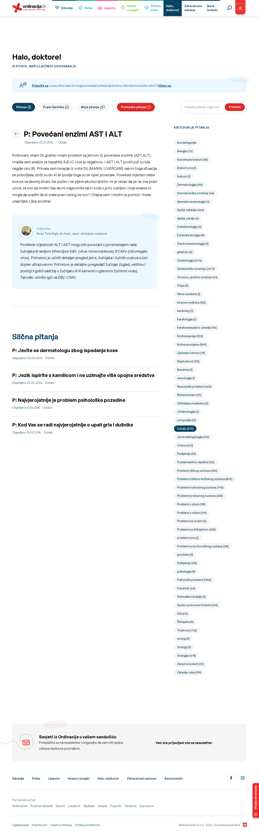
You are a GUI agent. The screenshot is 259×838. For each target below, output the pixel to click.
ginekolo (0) (184, 252)
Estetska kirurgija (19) (191, 235)
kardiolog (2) (185, 310)
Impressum (39, 825)
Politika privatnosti (87, 825)
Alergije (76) (185, 151)
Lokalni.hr (74, 806)
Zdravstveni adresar (141, 778)
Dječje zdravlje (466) (190, 210)
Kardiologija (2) (186, 319)
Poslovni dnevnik (42, 806)
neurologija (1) (186, 378)
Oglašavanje (20, 825)
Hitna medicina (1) (188, 294)
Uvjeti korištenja (61, 825)
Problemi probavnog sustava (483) (200, 495)
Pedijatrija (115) (186, 453)
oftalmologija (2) (188, 411)
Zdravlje (67, 8)
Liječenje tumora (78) (191, 353)
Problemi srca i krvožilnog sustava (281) (203, 546)
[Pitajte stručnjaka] (256, 800)
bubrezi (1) (183, 176)
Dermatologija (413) (190, 184)
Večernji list (20, 806)
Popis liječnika (53, 107)
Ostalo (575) (185, 428)
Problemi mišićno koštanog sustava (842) (204, 479)
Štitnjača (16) (185, 622)
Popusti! (116, 806)
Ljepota (109, 8)
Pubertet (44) (186, 588)
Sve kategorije (186, 142)
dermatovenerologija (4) (193, 201)
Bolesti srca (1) (186, 168)
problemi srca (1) (188, 537)
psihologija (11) (186, 571)
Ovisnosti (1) (185, 445)
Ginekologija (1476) (189, 260)
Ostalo (62, 142)
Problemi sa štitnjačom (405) (196, 529)
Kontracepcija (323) (190, 336)
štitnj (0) (182, 613)
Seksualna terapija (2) (191, 596)
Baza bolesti (174, 778)
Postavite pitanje (133, 107)
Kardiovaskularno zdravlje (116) (197, 327)
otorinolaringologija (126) (193, 437)
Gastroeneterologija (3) (193, 243)
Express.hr (147, 806)
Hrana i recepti (78, 778)
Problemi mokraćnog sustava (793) (200, 487)
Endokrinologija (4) (189, 226)
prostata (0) (185, 554)
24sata (102, 806)
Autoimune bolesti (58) (192, 159)
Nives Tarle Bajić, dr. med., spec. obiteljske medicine (71, 233)
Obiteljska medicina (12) (192, 403)
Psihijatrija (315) (187, 563)
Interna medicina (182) (191, 302)
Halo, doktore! (108, 778)
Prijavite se (40, 85)
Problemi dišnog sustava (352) (197, 470)
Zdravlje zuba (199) (189, 672)
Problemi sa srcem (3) (191, 521)
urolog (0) (183, 638)
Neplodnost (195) (188, 361)
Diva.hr (60, 806)
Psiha (88, 8)
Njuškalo (89, 806)
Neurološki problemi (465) (194, 386)
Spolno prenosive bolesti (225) (197, 605)
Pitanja (21, 107)
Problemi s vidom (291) (192, 512)
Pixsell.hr (131, 806)
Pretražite (235, 107)
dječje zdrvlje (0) (188, 218)
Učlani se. (165, 85)
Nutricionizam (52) (189, 395)
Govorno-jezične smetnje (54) (197, 277)
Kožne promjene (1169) (191, 344)
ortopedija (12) (186, 420)
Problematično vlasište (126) (195, 462)
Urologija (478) (186, 655)
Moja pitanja (90, 107)
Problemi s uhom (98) (191, 504)
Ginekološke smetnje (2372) (196, 268)
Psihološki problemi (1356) (194, 580)
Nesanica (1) (185, 369)
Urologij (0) (184, 647)
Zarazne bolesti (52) (190, 664)
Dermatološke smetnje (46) (195, 193)
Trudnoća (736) (187, 630)
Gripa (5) (182, 285)
